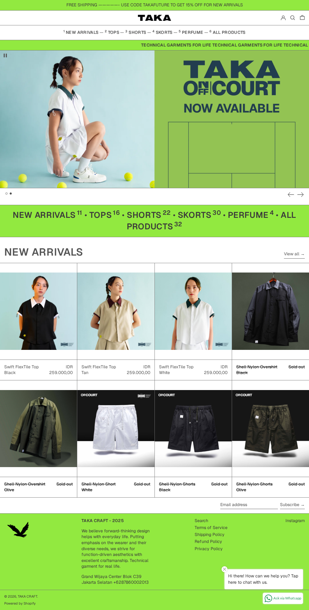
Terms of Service (211, 527)
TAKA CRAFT (27, 596)
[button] (292, 18)
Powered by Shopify (20, 603)
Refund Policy (208, 541)
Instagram (295, 520)
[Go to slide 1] (6, 193)
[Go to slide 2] (11, 193)
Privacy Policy (209, 548)
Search (201, 520)
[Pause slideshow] (5, 55)
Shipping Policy (210, 534)
